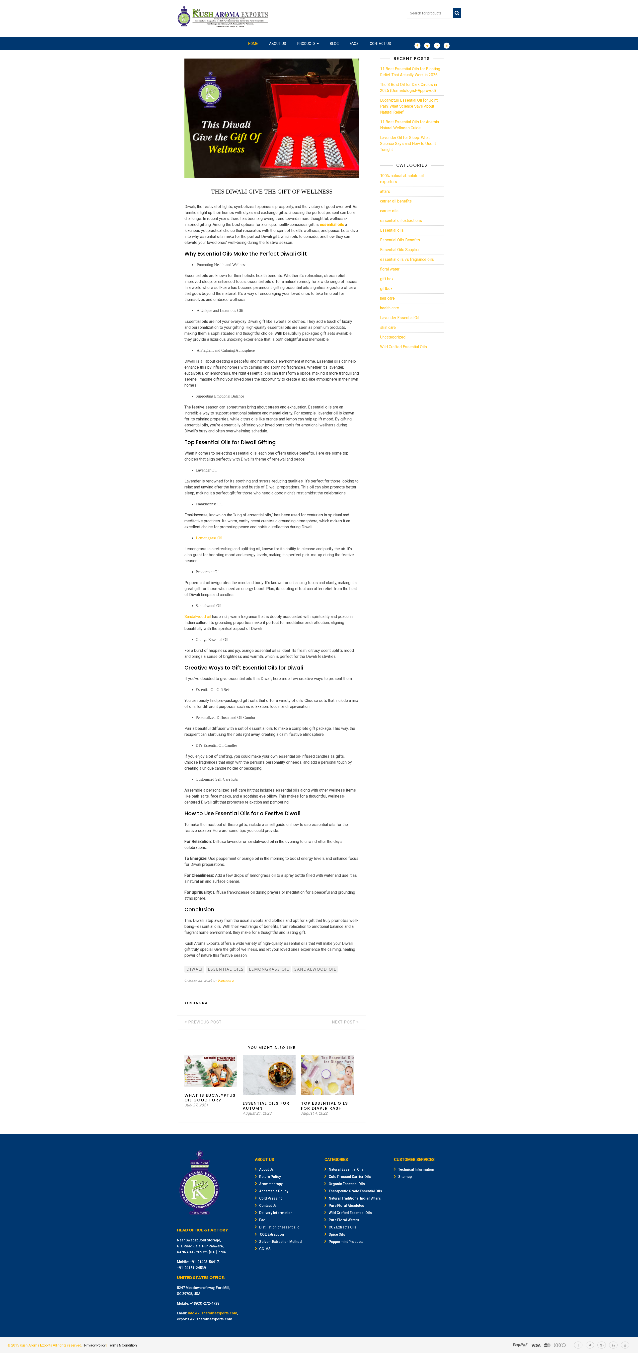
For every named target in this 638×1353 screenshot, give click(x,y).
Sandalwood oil (197, 616)
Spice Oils (337, 1234)
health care (389, 308)
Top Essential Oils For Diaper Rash (324, 1105)
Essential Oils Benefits (400, 240)
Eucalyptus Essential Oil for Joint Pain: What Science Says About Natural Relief (409, 106)
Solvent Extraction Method (280, 1242)
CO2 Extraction (271, 1234)
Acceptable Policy (273, 1191)
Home (253, 44)
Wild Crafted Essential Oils (403, 346)
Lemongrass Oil (209, 538)
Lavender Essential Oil (399, 317)
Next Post (344, 1022)
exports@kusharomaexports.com (204, 1319)
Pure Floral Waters (344, 1220)
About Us (277, 44)
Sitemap (405, 1177)
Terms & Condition (122, 1345)
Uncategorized (392, 337)
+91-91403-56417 (204, 1262)
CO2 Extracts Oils (343, 1227)
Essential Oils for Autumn (266, 1105)
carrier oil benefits (396, 201)
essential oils (332, 224)
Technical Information (416, 1169)
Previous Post (204, 1022)
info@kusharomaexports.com (212, 1313)
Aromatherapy (271, 1184)
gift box (387, 278)
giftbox (386, 288)
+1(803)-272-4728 (204, 1303)
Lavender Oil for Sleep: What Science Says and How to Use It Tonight (408, 143)
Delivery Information (276, 1213)
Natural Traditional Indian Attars (355, 1198)
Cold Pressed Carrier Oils (350, 1177)
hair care (387, 298)
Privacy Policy (95, 1345)
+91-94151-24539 (191, 1268)
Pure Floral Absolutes (346, 1206)
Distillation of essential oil (280, 1227)
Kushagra (226, 980)
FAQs (354, 44)
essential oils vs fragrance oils (407, 259)
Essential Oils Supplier (400, 249)
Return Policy (270, 1177)
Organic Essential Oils (347, 1184)
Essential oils (392, 230)
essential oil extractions (401, 220)
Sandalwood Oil (315, 969)
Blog (334, 44)
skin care (388, 327)
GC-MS (265, 1249)
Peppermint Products (346, 1242)
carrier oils (389, 210)
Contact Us (380, 44)
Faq (262, 1220)
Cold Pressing (271, 1198)
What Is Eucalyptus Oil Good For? (210, 1097)
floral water (389, 269)
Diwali (194, 969)
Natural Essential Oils (346, 1169)
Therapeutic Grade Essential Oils (355, 1191)
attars (385, 191)
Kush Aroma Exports (36, 1345)
